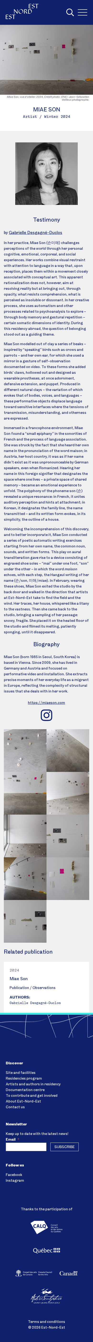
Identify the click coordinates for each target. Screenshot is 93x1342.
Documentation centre (25, 1090)
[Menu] (82, 12)
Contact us (15, 1107)
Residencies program (24, 1079)
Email (12, 1140)
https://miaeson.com (46, 703)
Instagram (15, 1181)
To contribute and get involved (31, 1096)
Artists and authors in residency (33, 1084)
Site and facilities (21, 1073)
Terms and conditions (46, 1322)
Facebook (14, 1175)
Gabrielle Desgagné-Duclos (35, 233)
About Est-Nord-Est (23, 1101)
